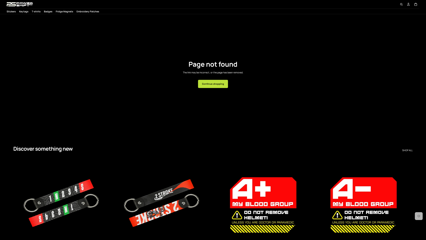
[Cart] (415, 4)
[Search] (401, 4)
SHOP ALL (407, 150)
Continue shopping (213, 83)
